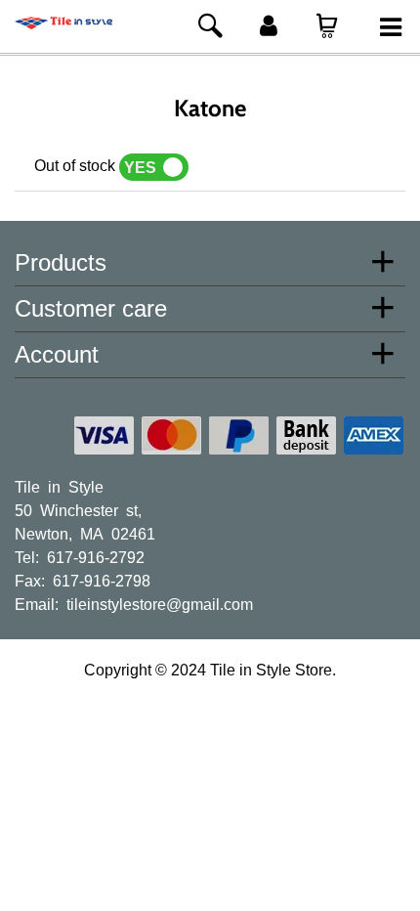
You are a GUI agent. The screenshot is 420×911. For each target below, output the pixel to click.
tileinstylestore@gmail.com (159, 603)
